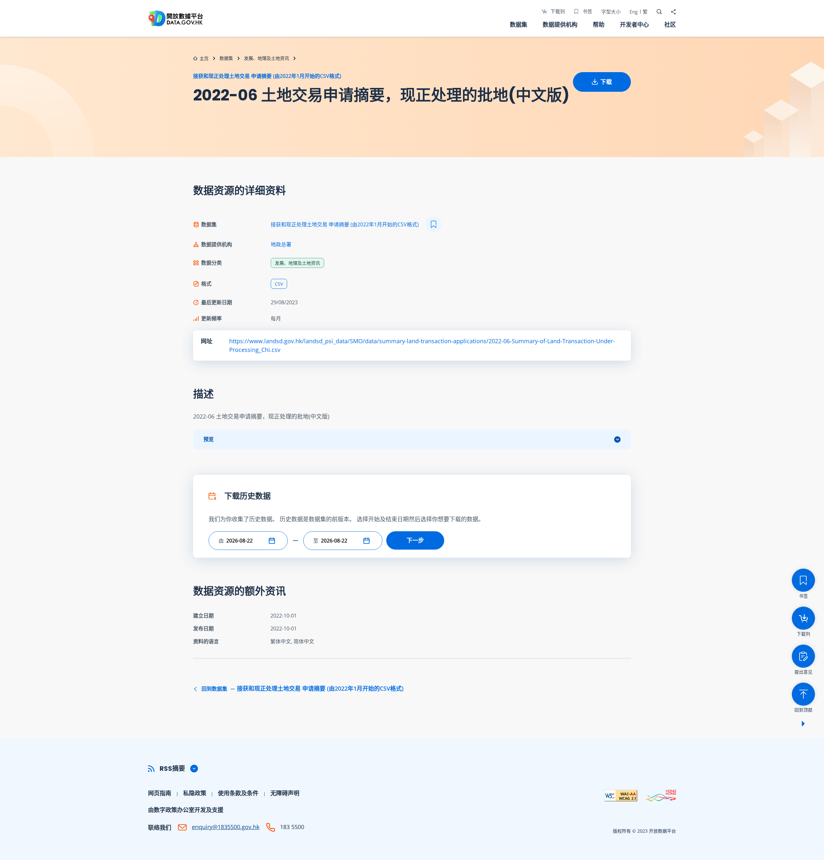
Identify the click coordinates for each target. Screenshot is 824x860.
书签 (586, 11)
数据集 (518, 24)
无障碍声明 (284, 793)
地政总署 (281, 244)
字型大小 (611, 11)
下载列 (557, 11)
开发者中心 (634, 24)
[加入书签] (433, 224)
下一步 (415, 540)
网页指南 (159, 793)
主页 (204, 58)
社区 (670, 24)
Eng (634, 11)
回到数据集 (302, 688)
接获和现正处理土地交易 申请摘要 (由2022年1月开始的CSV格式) (267, 76)
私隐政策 (194, 793)
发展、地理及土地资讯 (266, 58)
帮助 (598, 24)
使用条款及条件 (238, 793)
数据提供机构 (560, 24)
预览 (208, 439)
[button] (273, 540)
